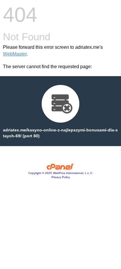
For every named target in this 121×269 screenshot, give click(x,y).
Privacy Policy (60, 177)
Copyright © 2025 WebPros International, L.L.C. (60, 173)
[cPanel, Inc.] (61, 168)
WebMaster (14, 53)
